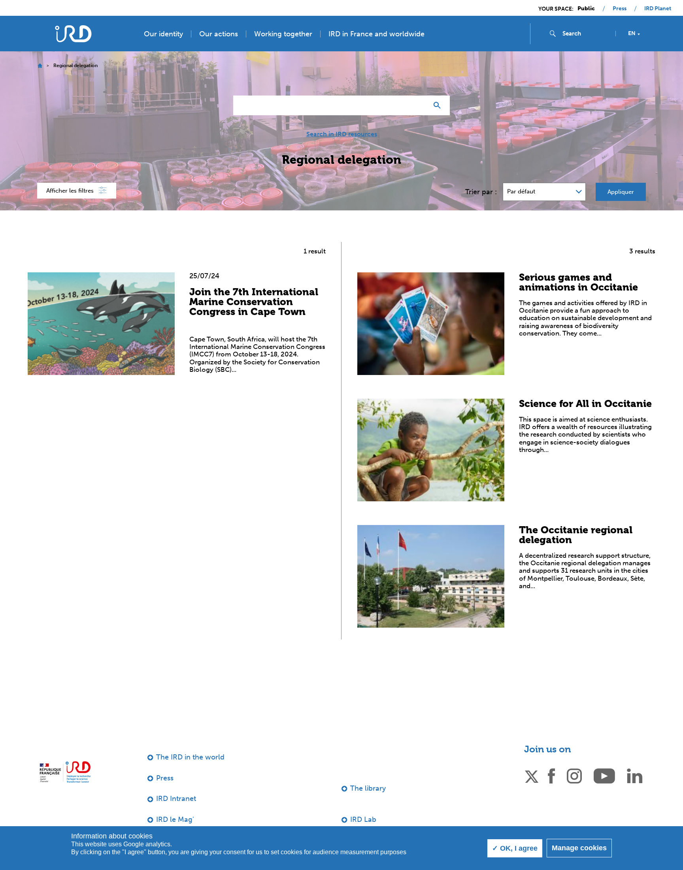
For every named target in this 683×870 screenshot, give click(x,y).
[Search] (439, 105)
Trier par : (481, 191)
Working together (283, 34)
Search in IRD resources (341, 134)
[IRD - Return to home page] (73, 33)
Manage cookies (579, 848)
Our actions (218, 34)
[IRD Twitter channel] (531, 775)
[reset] (418, 105)
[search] (585, 33)
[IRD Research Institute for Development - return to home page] (65, 772)
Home (39, 66)
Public (586, 8)
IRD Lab (363, 819)
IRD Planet (657, 8)
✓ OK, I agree (515, 848)
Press (619, 8)
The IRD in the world (190, 757)
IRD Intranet (176, 798)
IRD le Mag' (175, 819)
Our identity (163, 34)
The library (368, 788)
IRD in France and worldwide (376, 34)
